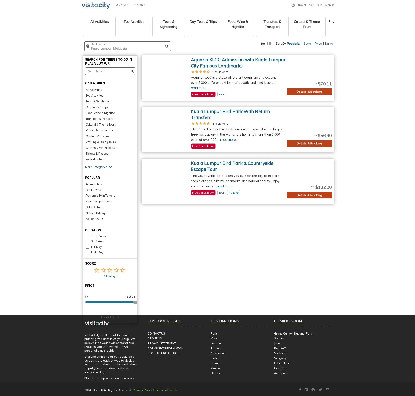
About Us (155, 338)
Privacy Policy (142, 390)
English (138, 4)
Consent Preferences (164, 353)
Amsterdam (218, 353)
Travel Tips (305, 4)
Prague (215, 348)
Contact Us (156, 333)
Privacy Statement (162, 343)
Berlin (215, 358)
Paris (214, 333)
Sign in (329, 4)
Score (308, 43)
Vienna (215, 338)
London (216, 343)
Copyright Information (165, 348)
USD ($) (121, 4)
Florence (216, 373)
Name (329, 43)
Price (318, 43)
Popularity (293, 43)
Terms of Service (167, 390)
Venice (215, 368)
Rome (215, 363)
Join (319, 4)
